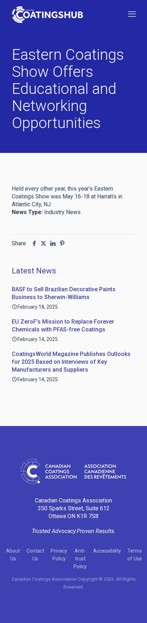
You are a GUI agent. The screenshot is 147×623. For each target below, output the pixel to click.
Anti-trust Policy (80, 558)
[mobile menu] (132, 14)
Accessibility (107, 551)
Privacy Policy (59, 554)
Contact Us (35, 554)
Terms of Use (134, 554)
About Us (13, 554)
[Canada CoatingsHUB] (47, 14)
